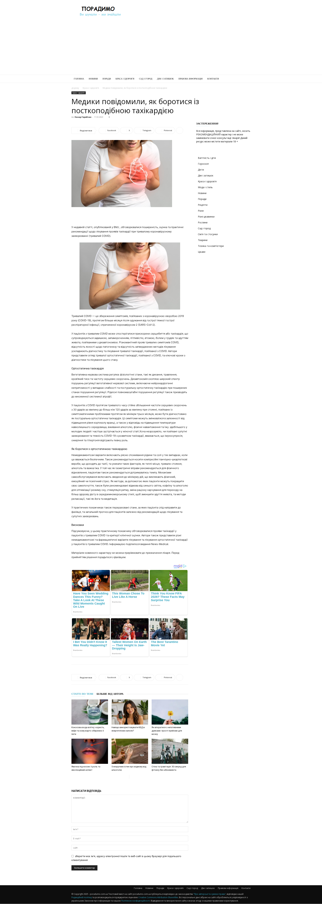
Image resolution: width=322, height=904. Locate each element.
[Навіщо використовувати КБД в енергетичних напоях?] (130, 712)
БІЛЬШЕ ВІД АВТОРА (110, 693)
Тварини (202, 240)
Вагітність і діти (207, 157)
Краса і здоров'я (91, 88)
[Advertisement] (189, 12)
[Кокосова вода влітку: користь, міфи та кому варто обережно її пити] (89, 712)
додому (75, 88)
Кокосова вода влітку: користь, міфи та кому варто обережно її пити (87, 730)
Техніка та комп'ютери (211, 246)
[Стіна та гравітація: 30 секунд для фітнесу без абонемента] (170, 751)
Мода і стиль (205, 187)
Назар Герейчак (83, 117)
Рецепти (202, 204)
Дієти (201, 169)
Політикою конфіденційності (135, 900)
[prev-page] (126, 777)
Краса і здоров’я (125, 78)
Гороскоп (203, 163)
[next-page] (132, 777)
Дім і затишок (165, 78)
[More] (179, 130)
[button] (247, 79)
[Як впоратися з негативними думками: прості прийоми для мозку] (170, 712)
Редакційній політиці (81, 897)
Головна (79, 78)
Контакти (213, 78)
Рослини (202, 222)
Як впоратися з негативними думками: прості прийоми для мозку (167, 730)
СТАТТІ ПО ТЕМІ (82, 693)
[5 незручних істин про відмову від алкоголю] (130, 751)
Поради (106, 78)
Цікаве (201, 251)
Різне (201, 210)
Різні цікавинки (206, 216)
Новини (93, 78)
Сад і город (145, 78)
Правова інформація (190, 78)
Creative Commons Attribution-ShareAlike (158, 897)
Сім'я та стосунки (208, 234)
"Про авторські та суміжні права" (209, 894)
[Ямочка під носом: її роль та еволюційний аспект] (89, 751)
